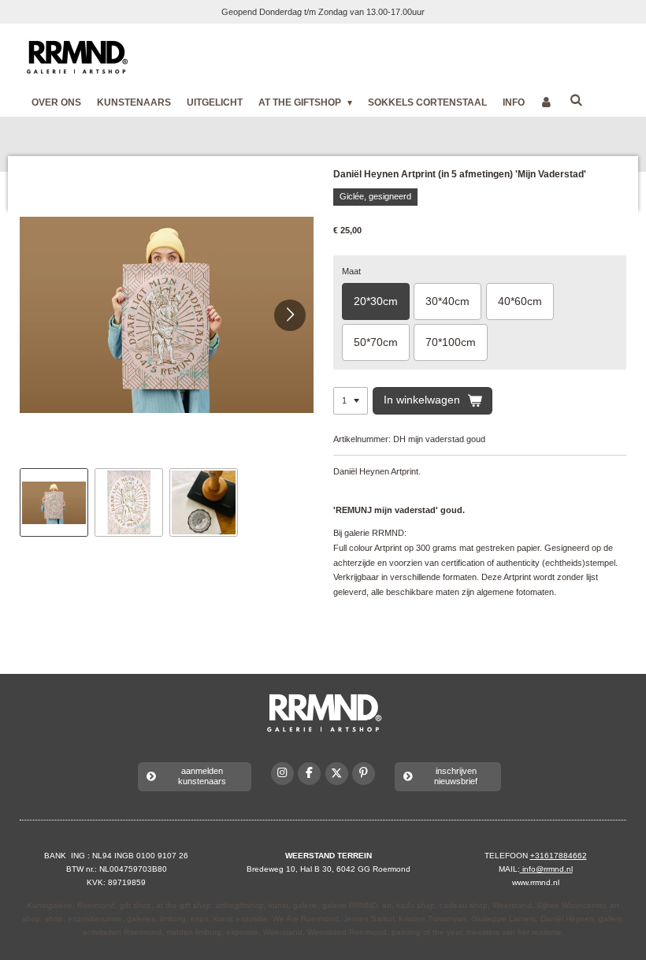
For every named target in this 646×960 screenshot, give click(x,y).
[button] (54, 502)
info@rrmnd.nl (546, 869)
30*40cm (447, 301)
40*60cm (520, 301)
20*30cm (376, 301)
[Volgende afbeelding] (290, 315)
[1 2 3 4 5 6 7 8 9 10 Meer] (350, 400)
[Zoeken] (576, 100)
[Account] (547, 102)
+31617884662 (558, 855)
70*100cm (450, 342)
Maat (351, 271)
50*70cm (376, 342)
